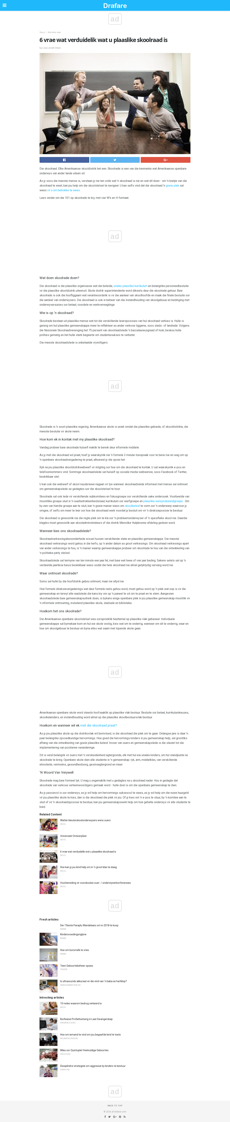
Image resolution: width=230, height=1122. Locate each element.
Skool (42, 32)
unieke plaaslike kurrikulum (130, 286)
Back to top (115, 1106)
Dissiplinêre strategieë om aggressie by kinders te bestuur (93, 1066)
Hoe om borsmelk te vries (74, 950)
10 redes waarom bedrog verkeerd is (81, 1003)
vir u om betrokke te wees (63, 190)
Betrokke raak (54, 32)
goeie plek (172, 185)
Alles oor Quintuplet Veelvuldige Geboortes (84, 1050)
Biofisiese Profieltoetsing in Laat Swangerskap (86, 1019)
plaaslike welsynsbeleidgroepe (163, 501)
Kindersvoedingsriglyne (73, 934)
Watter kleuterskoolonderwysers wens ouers (85, 820)
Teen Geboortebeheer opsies (76, 965)
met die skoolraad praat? (98, 725)
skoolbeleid (132, 506)
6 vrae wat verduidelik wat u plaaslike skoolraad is (88, 851)
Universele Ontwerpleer (73, 836)
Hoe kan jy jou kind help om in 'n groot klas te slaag (88, 867)
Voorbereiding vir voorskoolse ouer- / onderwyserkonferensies (95, 882)
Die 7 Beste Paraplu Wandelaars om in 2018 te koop (89, 925)
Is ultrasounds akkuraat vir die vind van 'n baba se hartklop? (93, 981)
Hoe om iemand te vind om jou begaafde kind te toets (90, 1034)
